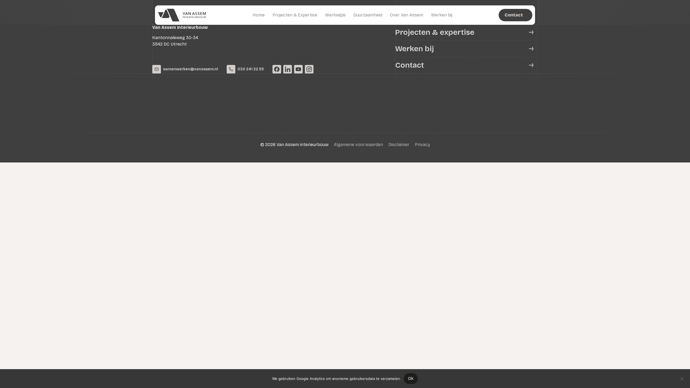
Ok (410, 378)
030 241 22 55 (250, 69)
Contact (409, 65)
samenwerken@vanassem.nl (190, 69)
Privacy (422, 144)
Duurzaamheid (367, 15)
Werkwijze (335, 15)
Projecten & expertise (434, 32)
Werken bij (441, 15)
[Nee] (681, 378)
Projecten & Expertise (294, 15)
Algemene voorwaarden (358, 144)
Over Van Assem (406, 15)
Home (259, 15)
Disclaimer (398, 144)
